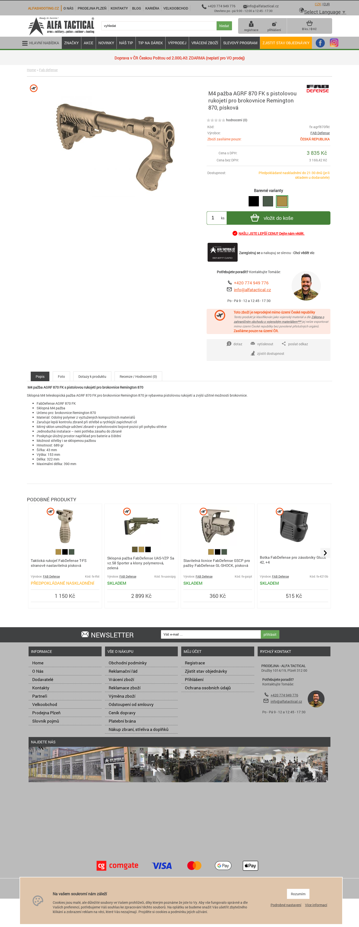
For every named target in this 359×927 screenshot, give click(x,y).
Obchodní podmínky (128, 663)
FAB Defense (320, 133)
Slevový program (240, 42)
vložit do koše (278, 218)
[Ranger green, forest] (71, 553)
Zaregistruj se (249, 252)
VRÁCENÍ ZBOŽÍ (204, 42)
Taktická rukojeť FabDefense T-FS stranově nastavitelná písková (58, 563)
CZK (318, 4)
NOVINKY (106, 42)
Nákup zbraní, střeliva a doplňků (139, 729)
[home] (61, 35)
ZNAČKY (71, 42)
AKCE (88, 42)
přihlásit (270, 634)
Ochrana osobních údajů (208, 688)
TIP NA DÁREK (150, 42)
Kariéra (152, 8)
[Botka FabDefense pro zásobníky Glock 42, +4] (294, 544)
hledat (224, 25)
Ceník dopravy (122, 712)
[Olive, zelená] (135, 551)
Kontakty (40, 688)
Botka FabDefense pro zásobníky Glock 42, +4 (293, 560)
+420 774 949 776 (251, 283)
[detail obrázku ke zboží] (116, 146)
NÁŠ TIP (126, 42)
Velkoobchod (44, 704)
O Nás (37, 671)
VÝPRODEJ (177, 42)
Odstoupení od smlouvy (131, 704)
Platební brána (122, 721)
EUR (326, 4)
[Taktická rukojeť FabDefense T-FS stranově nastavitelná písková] (64, 544)
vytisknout (265, 344)
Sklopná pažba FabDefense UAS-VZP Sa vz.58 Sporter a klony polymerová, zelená (140, 563)
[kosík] (309, 25)
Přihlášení (194, 679)
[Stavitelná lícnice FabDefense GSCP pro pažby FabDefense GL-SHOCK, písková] (217, 544)
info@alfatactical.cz (252, 289)
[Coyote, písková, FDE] (58, 553)
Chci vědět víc (303, 252)
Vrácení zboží (121, 679)
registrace (251, 30)
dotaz (237, 344)
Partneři (39, 696)
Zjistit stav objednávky (286, 42)
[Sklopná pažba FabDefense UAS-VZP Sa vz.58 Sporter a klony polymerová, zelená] (141, 544)
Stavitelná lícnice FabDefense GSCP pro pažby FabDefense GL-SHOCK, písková (216, 563)
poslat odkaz (298, 344)
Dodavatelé (42, 679)
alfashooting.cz (43, 8)
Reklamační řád (123, 671)
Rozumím (298, 894)
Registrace (195, 663)
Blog (136, 8)
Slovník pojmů (45, 721)
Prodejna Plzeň (46, 712)
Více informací (316, 905)
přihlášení (274, 30)
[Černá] (65, 553)
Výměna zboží (122, 696)
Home (31, 69)
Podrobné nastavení (286, 905)
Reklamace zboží (124, 688)
